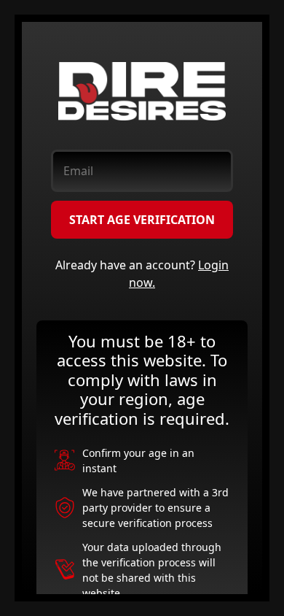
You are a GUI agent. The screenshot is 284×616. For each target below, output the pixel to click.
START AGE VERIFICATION (142, 220)
